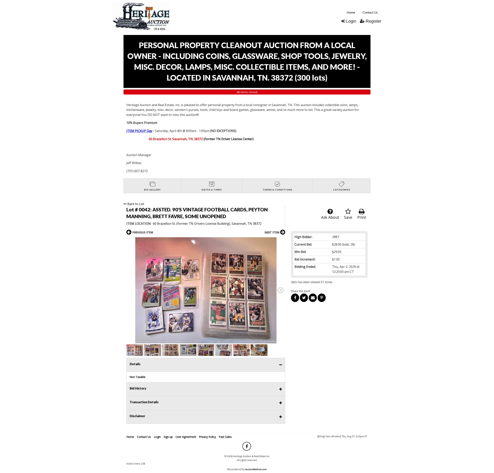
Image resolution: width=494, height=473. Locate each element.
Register (373, 21)
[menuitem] (351, 12)
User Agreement (186, 437)
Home (351, 12)
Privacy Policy (207, 437)
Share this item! (300, 291)
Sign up (168, 437)
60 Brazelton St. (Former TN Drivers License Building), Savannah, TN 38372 (207, 223)
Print (361, 217)
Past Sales (225, 437)
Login (351, 21)
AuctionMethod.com (255, 469)
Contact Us (370, 12)
